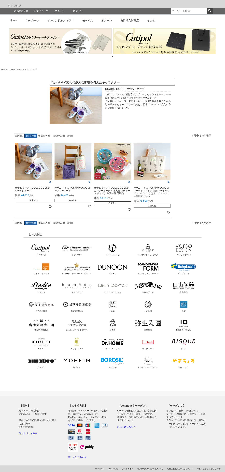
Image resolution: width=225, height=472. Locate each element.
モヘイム (87, 20)
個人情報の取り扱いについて (150, 469)
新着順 (70, 136)
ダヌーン (106, 20)
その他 (151, 20)
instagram (99, 469)
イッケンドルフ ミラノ (60, 20)
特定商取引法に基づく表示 (208, 469)
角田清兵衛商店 (129, 20)
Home (13, 20)
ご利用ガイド (127, 469)
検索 (209, 11)
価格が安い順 (44, 136)
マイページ (42, 11)
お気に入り (22, 11)
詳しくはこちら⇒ (28, 433)
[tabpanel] (60, 41)
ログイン (77, 11)
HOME (4, 69)
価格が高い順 (59, 136)
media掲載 (113, 469)
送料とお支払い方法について (180, 469)
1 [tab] (112, 56)
